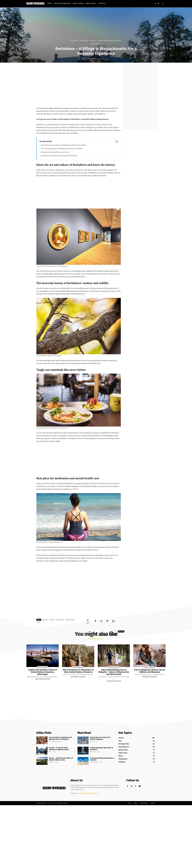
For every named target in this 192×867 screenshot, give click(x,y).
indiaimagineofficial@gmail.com (88, 793)
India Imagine (52, 803)
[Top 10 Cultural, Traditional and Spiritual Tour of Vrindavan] (42, 740)
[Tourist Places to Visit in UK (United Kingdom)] (83, 740)
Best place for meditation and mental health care (59, 156)
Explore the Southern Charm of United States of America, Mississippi (42, 672)
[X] (101, 621)
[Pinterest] (107, 621)
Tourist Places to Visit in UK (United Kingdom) (100, 738)
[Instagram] (158, 3)
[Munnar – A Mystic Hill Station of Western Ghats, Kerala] (42, 761)
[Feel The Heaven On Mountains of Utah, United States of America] (78, 655)
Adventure (45, 619)
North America (83, 40)
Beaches (52, 619)
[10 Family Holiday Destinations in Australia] (83, 761)
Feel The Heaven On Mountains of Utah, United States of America (78, 671)
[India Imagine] (35, 3)
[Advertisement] (72, 70)
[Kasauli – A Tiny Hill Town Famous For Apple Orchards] (42, 750)
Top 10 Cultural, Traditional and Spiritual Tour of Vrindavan (60, 738)
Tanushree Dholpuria (42, 679)
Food (38, 622)
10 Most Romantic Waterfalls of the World (101, 748)
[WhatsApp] (113, 621)
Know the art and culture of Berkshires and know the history (63, 145)
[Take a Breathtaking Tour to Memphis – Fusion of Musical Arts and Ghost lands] (114, 655)
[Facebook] (155, 3)
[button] (163, 3)
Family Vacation (70, 619)
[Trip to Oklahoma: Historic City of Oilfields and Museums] (149, 655)
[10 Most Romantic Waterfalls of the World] (83, 750)
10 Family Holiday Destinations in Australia (102, 759)
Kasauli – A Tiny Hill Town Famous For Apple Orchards (59, 748)
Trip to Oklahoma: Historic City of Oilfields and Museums (149, 671)
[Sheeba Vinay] (83, 58)
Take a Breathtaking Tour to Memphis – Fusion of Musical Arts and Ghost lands (113, 672)
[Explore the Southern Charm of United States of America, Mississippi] (42, 655)
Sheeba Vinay (91, 58)
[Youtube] (139, 786)
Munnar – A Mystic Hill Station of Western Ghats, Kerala (61, 759)
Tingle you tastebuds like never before (55, 152)
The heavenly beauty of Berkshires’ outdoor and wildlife (61, 149)
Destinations (60, 619)
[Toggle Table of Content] (116, 141)
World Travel (74, 40)
